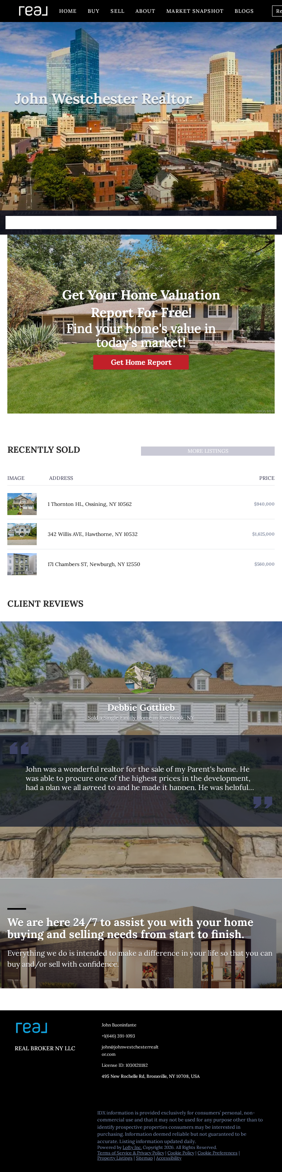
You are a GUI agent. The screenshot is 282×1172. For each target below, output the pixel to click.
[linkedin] (34, 1114)
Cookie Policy (180, 1153)
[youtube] (78, 1114)
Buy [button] (94, 11)
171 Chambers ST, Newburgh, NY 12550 (94, 564)
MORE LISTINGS (208, 451)
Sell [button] (117, 11)
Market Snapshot (195, 11)
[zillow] (49, 1114)
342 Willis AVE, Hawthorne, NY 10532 (93, 534)
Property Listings (115, 1158)
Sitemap (144, 1158)
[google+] (20, 1130)
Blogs (244, 11)
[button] (269, 222)
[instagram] (64, 1114)
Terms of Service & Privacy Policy (130, 1153)
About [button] (145, 11)
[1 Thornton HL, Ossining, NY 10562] (22, 504)
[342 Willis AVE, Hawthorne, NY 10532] (22, 534)
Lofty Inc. (132, 1147)
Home (68, 11)
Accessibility (168, 1158)
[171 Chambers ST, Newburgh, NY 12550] (22, 564)
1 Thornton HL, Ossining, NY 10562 (90, 504)
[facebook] (20, 1114)
